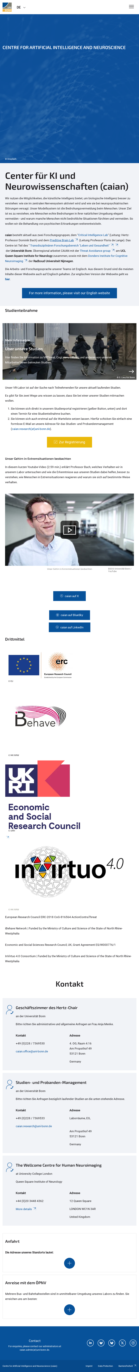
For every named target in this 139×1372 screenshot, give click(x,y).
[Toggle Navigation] (131, 6)
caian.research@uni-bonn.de (34, 1126)
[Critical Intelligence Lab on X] (122, 1343)
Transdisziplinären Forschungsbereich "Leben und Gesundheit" (70, 245)
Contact (35, 1340)
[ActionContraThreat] (69, 668)
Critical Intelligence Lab (93, 235)
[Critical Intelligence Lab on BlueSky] (101, 1343)
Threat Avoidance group (95, 250)
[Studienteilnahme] (69, 351)
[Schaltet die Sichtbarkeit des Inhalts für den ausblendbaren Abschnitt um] (69, 1263)
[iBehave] (69, 723)
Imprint (89, 1366)
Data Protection (105, 1366)
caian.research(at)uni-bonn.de (31, 429)
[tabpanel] (69, 88)
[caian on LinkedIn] (90, 1343)
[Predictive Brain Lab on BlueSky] (111, 1343)
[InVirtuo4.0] (69, 875)
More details (24, 1209)
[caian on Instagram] (133, 1343)
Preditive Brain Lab (62, 240)
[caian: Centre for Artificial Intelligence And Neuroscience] (7, 7)
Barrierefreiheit (125, 1366)
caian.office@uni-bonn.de (32, 1051)
